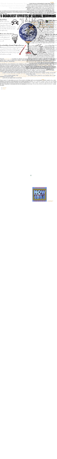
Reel (43, 80)
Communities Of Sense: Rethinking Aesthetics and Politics (13, 74)
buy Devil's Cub (7, 58)
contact (50, 201)
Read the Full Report (23, 75)
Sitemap (4, 87)
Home (52, 2)
